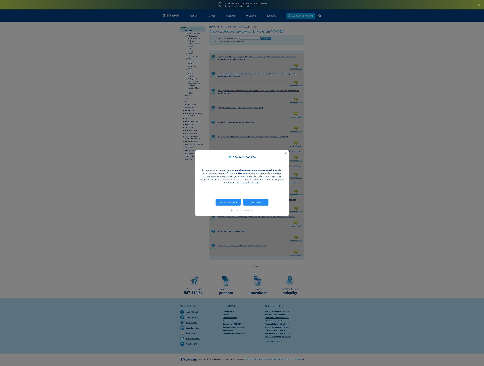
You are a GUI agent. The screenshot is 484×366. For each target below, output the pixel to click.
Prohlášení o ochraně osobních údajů (241, 182)
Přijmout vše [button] (256, 202)
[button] (242, 210)
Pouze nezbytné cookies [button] (228, 202)
